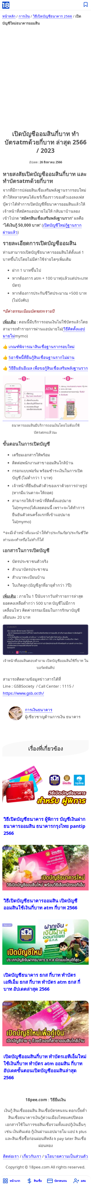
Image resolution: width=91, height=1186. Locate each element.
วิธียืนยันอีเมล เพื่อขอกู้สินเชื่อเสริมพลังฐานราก (48, 368)
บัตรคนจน (60, 1181)
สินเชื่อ (38, 1181)
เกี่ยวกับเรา (31, 1156)
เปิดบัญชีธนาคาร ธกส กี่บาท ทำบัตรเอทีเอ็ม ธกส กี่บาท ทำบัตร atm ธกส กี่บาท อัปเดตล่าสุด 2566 (42, 982)
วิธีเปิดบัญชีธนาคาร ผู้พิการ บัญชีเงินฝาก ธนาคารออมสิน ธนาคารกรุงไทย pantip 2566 (44, 826)
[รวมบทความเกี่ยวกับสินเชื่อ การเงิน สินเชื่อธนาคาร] (86, 5)
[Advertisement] (45, 76)
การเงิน (24, 16)
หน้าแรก (15, 1181)
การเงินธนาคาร (38, 709)
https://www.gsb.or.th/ (23, 693)
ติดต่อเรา (11, 1156)
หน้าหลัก (8, 16)
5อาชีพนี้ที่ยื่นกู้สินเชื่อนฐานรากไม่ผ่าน (41, 357)
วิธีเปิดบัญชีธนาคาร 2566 (52, 16)
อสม (83, 1181)
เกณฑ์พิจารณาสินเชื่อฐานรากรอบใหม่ (41, 346)
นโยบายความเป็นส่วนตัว (66, 1156)
